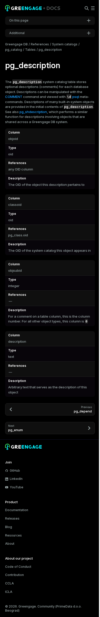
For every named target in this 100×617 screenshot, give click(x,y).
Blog (8, 527)
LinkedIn (16, 479)
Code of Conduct (18, 567)
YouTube (16, 487)
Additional (17, 33)
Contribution (14, 575)
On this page (18, 20)
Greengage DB (16, 44)
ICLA (8, 592)
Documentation (16, 510)
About (9, 543)
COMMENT (13, 97)
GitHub (15, 470)
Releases (12, 518)
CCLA (9, 583)
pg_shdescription (33, 112)
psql (75, 97)
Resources (13, 535)
